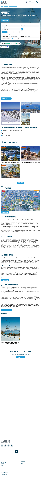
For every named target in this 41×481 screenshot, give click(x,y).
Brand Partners (23, 465)
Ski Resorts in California (13, 6)
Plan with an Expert (6, 98)
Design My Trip (5, 20)
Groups (22, 463)
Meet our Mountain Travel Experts (4, 458)
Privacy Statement (4, 474)
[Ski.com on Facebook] (2, 445)
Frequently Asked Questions (3, 463)
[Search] (22, 29)
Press (2, 467)
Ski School (6, 34)
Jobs (1, 470)
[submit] (16, 451)
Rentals (11, 34)
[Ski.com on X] (5, 445)
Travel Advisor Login (24, 459)
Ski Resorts (6, 6)
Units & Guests (4, 27)
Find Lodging (20, 182)
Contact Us (2, 465)
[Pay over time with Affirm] (4, 47)
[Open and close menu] (39, 2)
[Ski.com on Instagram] (8, 445)
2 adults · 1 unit (6, 29)
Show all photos (12, 122)
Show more (3, 95)
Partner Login (23, 461)
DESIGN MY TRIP (5, 212)
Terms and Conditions (4, 472)
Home (2, 6)
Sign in (12, 38)
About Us (2, 460)
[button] (10, 113)
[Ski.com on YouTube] (12, 445)
